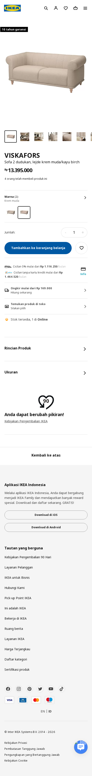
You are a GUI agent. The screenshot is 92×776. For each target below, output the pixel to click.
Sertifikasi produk (16, 669)
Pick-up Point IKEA (17, 598)
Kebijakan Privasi (15, 742)
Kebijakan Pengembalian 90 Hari (27, 557)
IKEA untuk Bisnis (17, 577)
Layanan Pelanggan (18, 567)
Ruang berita (13, 628)
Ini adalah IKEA (15, 608)
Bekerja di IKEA (15, 618)
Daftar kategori (15, 659)
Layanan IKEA (14, 639)
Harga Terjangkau (17, 649)
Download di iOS (46, 515)
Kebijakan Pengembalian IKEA (26, 421)
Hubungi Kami (14, 588)
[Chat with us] (81, 747)
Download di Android (46, 527)
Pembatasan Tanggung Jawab (24, 748)
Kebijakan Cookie (16, 760)
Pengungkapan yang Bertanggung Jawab (32, 754)
